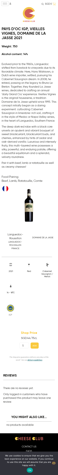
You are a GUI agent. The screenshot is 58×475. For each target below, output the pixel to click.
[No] (54, 463)
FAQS (29, 451)
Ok (29, 470)
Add (35, 345)
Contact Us (29, 446)
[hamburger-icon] (5, 3)
